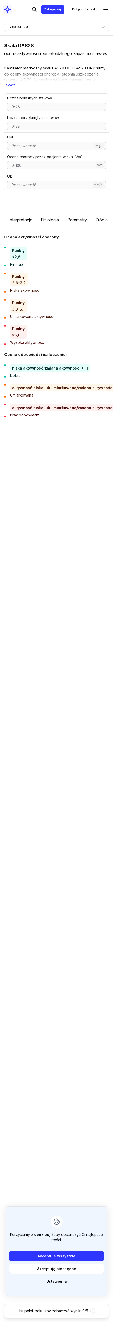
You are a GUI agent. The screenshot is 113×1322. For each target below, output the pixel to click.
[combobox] (56, 27)
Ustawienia (56, 1281)
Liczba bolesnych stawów (29, 98)
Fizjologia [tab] (50, 219)
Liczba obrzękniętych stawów (33, 117)
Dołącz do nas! (83, 9)
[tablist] (56, 222)
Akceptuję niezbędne (56, 1268)
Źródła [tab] (101, 219)
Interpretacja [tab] (20, 219)
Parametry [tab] (77, 219)
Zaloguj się (52, 9)
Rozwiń (12, 84)
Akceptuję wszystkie (56, 1256)
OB (9, 176)
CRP (10, 137)
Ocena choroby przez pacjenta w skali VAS (45, 156)
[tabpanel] (56, 326)
